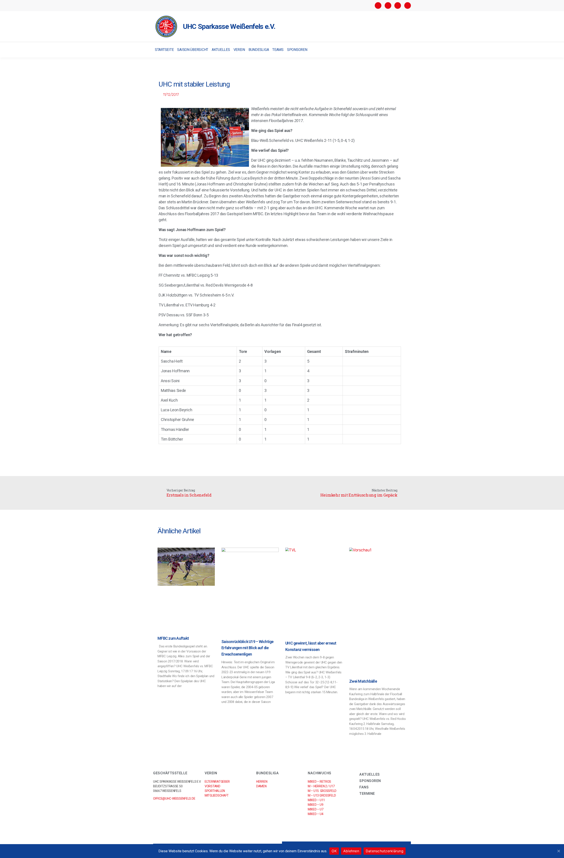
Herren (261, 781)
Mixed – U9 (315, 804)
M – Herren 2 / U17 (321, 786)
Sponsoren (297, 50)
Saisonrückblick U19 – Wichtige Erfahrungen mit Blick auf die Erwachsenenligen (247, 648)
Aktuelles (221, 50)
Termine (367, 793)
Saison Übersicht (192, 50)
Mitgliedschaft (217, 795)
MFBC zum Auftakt (173, 638)
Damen (261, 786)
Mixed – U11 (316, 800)
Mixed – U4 (315, 814)
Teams (278, 50)
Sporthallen (215, 791)
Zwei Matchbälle (363, 681)
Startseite (164, 50)
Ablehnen (351, 851)
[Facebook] (378, 5)
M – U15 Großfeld (322, 791)
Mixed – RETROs (319, 781)
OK (334, 851)
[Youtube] (407, 5)
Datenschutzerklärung (384, 851)
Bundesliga (259, 50)
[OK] (558, 851)
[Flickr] (397, 5)
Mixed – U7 (315, 809)
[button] (407, 50)
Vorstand (212, 786)
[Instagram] (388, 5)
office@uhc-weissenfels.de (174, 798)
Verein (239, 50)
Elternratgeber (217, 781)
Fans (364, 787)
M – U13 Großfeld (322, 795)
